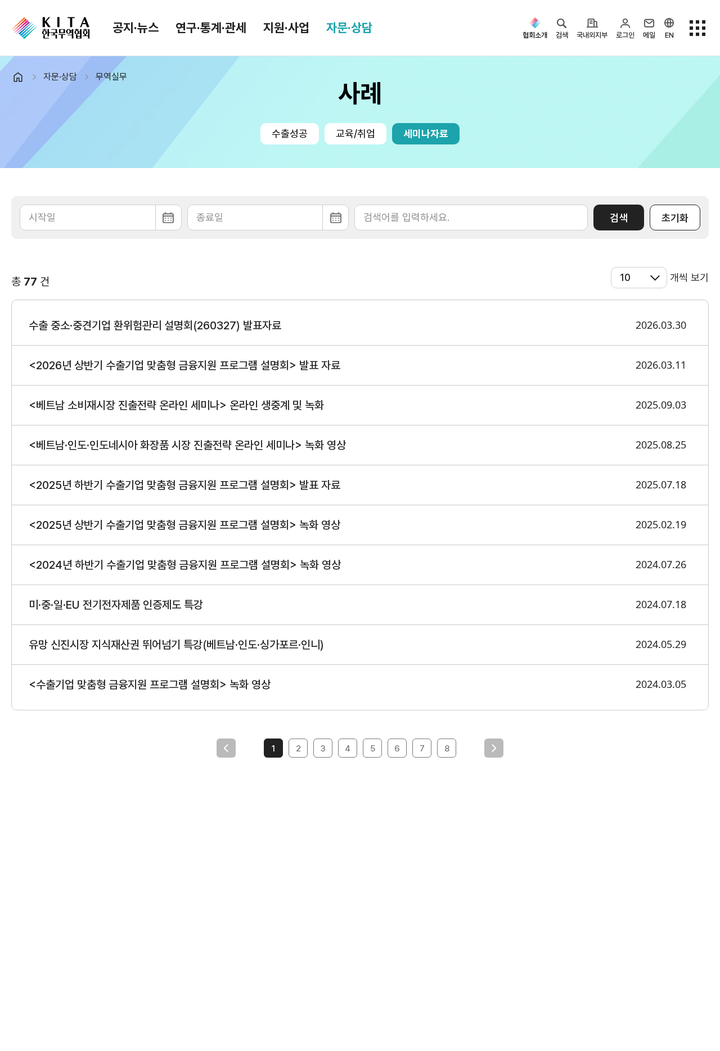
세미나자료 (425, 133)
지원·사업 (286, 27)
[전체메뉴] (697, 28)
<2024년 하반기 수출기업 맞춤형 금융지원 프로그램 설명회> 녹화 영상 (185, 565)
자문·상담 (349, 27)
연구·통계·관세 (211, 27)
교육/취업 (355, 133)
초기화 (675, 218)
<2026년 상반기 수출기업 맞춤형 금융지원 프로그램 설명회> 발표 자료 (184, 365)
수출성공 (290, 133)
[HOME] (22, 77)
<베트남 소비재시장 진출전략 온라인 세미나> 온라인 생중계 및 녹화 (176, 405)
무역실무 (111, 76)
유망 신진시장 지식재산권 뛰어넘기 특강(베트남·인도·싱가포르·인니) (176, 644)
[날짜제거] (101, 217)
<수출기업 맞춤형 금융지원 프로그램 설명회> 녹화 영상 (150, 684)
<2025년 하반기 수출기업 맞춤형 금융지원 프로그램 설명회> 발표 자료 (184, 485)
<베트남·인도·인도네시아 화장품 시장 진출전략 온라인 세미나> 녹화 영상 (187, 445)
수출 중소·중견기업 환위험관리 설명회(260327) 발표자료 (155, 325)
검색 (619, 218)
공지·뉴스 (135, 27)
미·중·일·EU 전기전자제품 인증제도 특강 (116, 604)
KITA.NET (50, 28)
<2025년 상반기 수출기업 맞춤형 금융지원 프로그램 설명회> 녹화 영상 (184, 525)
